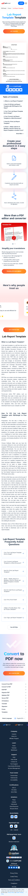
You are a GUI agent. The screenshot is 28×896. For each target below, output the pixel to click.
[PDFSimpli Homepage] (6, 3)
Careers (14, 734)
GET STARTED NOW (14, 329)
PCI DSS (14, 790)
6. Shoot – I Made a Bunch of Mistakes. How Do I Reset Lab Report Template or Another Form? (13, 128)
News (14, 745)
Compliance (14, 883)
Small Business (14, 806)
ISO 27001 (14, 792)
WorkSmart (14, 750)
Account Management (14, 768)
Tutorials (14, 748)
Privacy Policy (14, 873)
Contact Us (14, 761)
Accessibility (14, 780)
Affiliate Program (14, 738)
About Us (14, 736)
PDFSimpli (3, 8)
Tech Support (14, 764)
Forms (9, 8)
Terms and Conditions (14, 880)
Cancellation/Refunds (14, 766)
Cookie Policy (14, 876)
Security (14, 886)
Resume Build (14, 808)
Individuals (14, 804)
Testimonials (14, 777)
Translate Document (14, 271)
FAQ (14, 757)
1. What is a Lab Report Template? (13, 101)
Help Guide (14, 759)
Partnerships (14, 775)
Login (21, 3)
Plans (14, 799)
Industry (14, 802)
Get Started (14, 31)
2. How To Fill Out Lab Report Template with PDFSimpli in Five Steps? (13, 106)
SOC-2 (14, 787)
